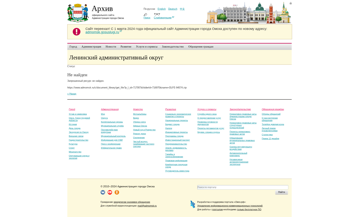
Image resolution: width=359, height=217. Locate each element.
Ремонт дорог (139, 134)
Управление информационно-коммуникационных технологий (230, 205)
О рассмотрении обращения (270, 119)
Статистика (267, 134)
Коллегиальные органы (112, 122)
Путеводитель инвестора (177, 171)
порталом (217, 209)
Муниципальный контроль (113, 136)
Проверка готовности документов (207, 123)
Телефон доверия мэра (273, 124)
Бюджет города (172, 124)
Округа (104, 118)
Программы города (174, 136)
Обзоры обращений (271, 114)
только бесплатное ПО (249, 209)
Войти (291, 3)
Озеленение (139, 137)
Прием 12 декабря (270, 138)
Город (72, 109)
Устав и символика (78, 114)
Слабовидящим (162, 17)
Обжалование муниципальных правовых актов (242, 140)
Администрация (110, 109)
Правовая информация (176, 160)
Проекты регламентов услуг (210, 128)
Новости (138, 109)
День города (74, 128)
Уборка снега (139, 122)
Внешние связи (76, 136)
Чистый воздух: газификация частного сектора (143, 143)
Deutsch (172, 8)
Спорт (72, 148)
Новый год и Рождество (144, 130)
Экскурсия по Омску (79, 132)
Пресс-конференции (110, 144)
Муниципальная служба (112, 126)
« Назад (71, 93)
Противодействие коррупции (109, 131)
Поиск (147, 17)
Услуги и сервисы (206, 109)
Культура (73, 144)
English (162, 8)
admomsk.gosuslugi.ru (102, 32)
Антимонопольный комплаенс (238, 154)
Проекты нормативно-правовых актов (240, 132)
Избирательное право (111, 148)
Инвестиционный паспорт (177, 140)
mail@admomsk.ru (147, 205)
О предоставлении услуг (209, 118)
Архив (102, 8)
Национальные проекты (176, 120)
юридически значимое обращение (132, 202)
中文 (182, 8)
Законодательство (240, 109)
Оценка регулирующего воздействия (241, 148)
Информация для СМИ (112, 140)
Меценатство (75, 152)
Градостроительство (78, 140)
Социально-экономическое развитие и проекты (178, 115)
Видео (136, 118)
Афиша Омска (140, 126)
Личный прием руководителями (269, 129)
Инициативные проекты (176, 132)
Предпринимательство (176, 144)
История (73, 124)
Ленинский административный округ (116, 57)
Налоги (168, 128)
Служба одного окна (207, 114)
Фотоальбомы (139, 114)
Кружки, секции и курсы (208, 132)
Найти (281, 192)
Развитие (170, 109)
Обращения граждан (273, 109)
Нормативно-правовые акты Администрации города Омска (243, 116)
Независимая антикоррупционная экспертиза (239, 161)
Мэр (103, 114)
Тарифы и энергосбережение (174, 155)
